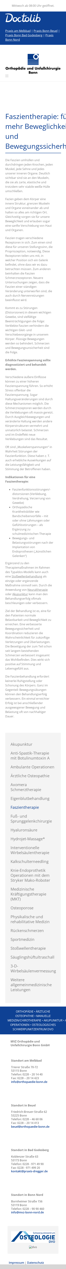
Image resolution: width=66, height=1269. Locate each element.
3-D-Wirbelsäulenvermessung (33, 968)
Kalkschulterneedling (30, 861)
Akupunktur (21, 744)
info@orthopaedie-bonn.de (29, 1082)
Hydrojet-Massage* (28, 838)
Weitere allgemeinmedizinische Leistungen (31, 984)
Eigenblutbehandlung (30, 798)
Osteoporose (22, 907)
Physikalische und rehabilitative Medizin (30, 919)
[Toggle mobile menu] (7, 76)
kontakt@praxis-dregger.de (29, 1171)
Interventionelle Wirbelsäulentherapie (30, 850)
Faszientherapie (25, 807)
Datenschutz (35, 1263)
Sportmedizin (22, 939)
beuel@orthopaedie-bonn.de (30, 1127)
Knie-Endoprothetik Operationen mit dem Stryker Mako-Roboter (30, 875)
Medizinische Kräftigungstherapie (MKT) (28, 894)
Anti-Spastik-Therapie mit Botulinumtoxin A (30, 755)
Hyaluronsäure (24, 829)
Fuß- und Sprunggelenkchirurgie (31, 818)
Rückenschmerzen (27, 930)
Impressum (16, 1263)
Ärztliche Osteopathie (30, 775)
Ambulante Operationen (32, 766)
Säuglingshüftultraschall (32, 957)
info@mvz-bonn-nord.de (27, 1212)
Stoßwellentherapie (28, 948)
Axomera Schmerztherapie (26, 787)
